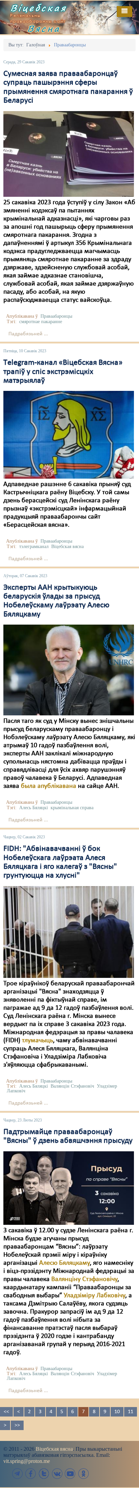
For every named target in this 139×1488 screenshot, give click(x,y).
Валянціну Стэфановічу (84, 1279)
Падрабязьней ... (28, 334)
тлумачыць (37, 1040)
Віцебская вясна (67, 546)
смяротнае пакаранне (40, 321)
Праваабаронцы (56, 316)
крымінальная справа (72, 807)
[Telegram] (17, 1474)
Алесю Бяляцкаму (64, 1263)
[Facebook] (30, 1474)
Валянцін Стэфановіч (72, 1086)
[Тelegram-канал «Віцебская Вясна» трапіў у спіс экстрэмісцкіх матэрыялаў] (68, 434)
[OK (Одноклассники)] (83, 1474)
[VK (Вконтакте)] (57, 1474)
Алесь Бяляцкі (33, 807)
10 (117, 1411)
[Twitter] (44, 1474)
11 (130, 1411)
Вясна (44, 28)
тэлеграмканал (34, 546)
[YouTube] (70, 1474)
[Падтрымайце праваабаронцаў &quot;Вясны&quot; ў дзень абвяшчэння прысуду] (68, 1188)
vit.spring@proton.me (26, 1461)
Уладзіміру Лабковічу (94, 1295)
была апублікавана (48, 786)
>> (17, 1425)
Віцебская (38, 7)
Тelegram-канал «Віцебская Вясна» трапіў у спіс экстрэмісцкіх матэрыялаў (62, 372)
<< (6, 1411)
